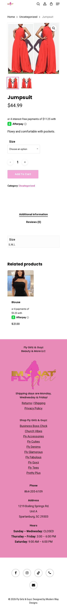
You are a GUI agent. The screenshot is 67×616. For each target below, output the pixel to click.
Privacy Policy (33, 408)
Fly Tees (33, 467)
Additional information (33, 214)
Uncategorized (28, 16)
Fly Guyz (33, 462)
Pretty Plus (34, 473)
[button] (54, 28)
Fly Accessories (33, 436)
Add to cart (23, 174)
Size (12, 141)
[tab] (33, 214)
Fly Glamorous (33, 452)
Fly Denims (34, 446)
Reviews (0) (33, 222)
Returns (27, 403)
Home (11, 16)
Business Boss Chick (33, 426)
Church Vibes (33, 431)
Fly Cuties (33, 441)
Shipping (39, 403)
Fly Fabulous (33, 457)
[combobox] (23, 149)
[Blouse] (20, 283)
